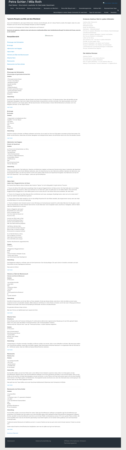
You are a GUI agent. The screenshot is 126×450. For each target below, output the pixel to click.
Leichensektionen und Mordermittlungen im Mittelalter (98, 46)
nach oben (10, 107)
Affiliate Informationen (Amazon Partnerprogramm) (75, 442)
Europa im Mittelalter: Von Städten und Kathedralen (97, 45)
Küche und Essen (87, 24)
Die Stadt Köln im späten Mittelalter (93, 60)
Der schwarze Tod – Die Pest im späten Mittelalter (97, 39)
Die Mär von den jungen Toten (91, 41)
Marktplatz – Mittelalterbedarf (91, 29)
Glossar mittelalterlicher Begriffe (92, 48)
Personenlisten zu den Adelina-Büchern (94, 58)
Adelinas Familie (87, 56)
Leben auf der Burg (88, 38)
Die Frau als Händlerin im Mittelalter (93, 36)
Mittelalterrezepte (88, 25)
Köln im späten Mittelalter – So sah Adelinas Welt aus (97, 61)
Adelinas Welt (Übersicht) (90, 22)
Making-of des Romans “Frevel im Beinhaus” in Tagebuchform (100, 63)
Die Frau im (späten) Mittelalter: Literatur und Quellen (97, 34)
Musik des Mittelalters (89, 27)
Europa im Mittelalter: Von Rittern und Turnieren (96, 43)
